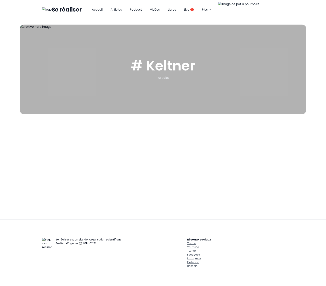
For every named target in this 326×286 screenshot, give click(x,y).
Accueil (97, 9)
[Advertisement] (163, 142)
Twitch (191, 251)
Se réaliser (67, 9)
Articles (116, 9)
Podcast (136, 9)
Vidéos (155, 9)
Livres (172, 9)
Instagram (194, 258)
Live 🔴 (189, 9)
